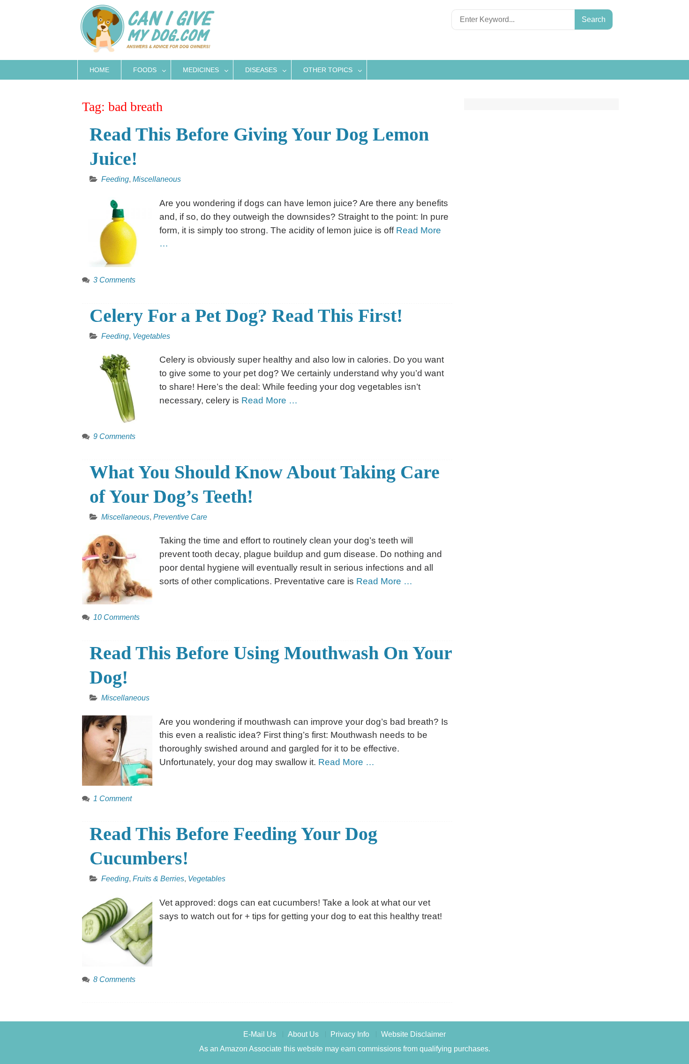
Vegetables (151, 336)
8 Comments (114, 979)
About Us (303, 1034)
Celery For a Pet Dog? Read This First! (246, 315)
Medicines (201, 70)
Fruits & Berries (158, 879)
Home (99, 70)
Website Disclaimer (413, 1034)
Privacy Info (349, 1034)
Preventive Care (180, 517)
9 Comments (114, 436)
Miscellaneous (157, 179)
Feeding (115, 179)
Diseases (261, 70)
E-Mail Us (259, 1034)
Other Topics (327, 70)
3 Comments (114, 280)
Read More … (269, 400)
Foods (145, 70)
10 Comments (116, 617)
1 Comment (112, 799)
